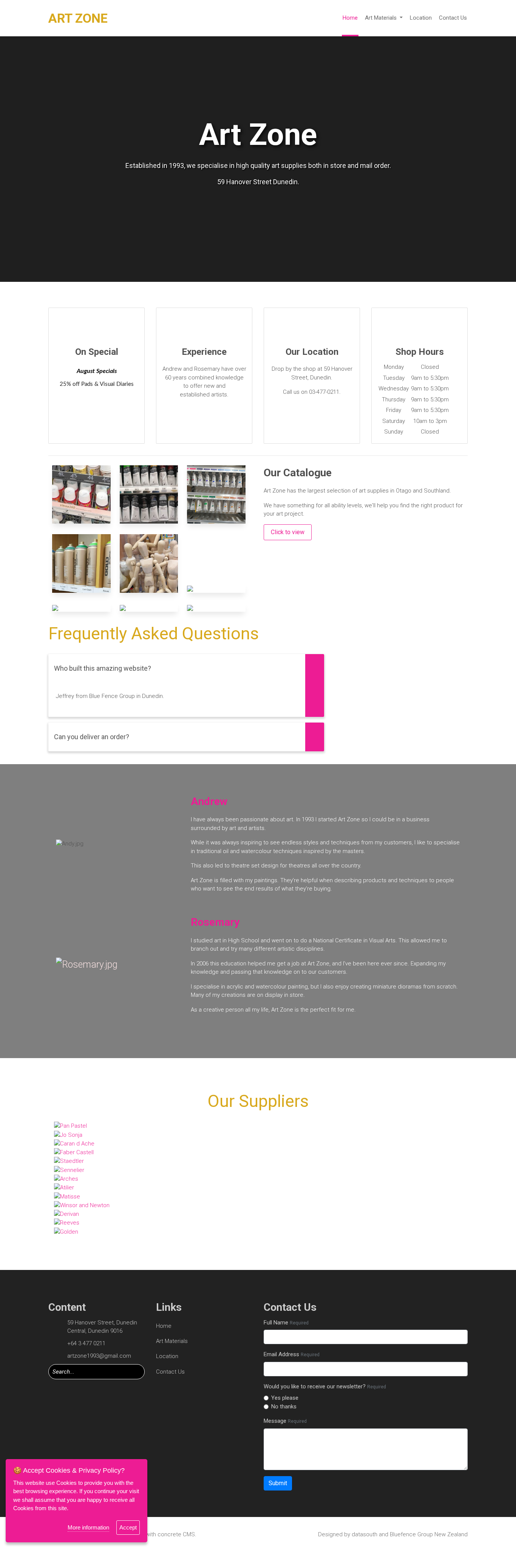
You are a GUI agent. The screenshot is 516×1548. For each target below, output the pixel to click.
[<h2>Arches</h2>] (258, 1178)
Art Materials (381, 17)
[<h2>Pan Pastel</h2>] (258, 1126)
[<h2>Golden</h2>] (258, 1231)
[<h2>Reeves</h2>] (258, 1223)
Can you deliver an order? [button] (91, 737)
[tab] (186, 668)
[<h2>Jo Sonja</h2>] (258, 1134)
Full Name (286, 1322)
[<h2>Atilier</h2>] (258, 1187)
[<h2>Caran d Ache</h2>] (258, 1143)
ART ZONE (78, 18)
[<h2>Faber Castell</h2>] (258, 1152)
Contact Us (453, 17)
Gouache (216, 492)
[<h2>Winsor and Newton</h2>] (258, 1205)
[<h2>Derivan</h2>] (258, 1213)
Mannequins (149, 561)
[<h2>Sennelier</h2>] (258, 1170)
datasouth (364, 1534)
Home (350, 17)
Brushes (216, 593)
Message (285, 1420)
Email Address (292, 1354)
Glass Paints (81, 492)
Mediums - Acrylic (148, 491)
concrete (169, 1534)
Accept (128, 1527)
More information (88, 1527)
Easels (81, 612)
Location (421, 17)
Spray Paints (81, 561)
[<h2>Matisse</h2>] (258, 1196)
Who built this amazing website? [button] (102, 668)
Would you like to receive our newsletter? (325, 1386)
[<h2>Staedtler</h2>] (258, 1161)
